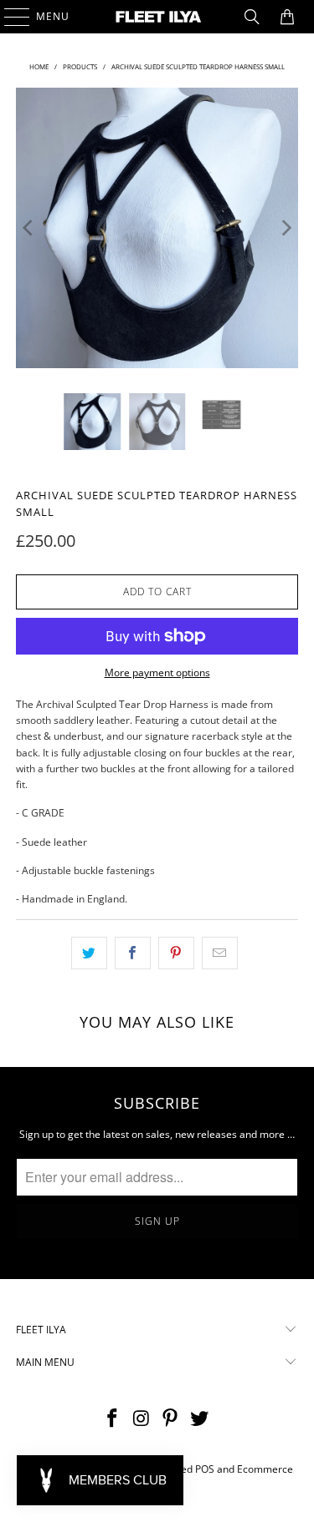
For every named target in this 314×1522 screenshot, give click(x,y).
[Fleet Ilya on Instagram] (141, 1418)
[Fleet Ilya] (157, 16)
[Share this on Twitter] (89, 953)
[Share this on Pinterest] (176, 953)
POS (204, 1469)
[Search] (252, 16)
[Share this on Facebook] (133, 953)
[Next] (285, 228)
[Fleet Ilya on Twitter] (200, 1418)
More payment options (157, 672)
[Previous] (28, 228)
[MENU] (9, 16)
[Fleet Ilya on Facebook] (113, 1418)
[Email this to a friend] (220, 953)
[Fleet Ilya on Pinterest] (170, 1418)
